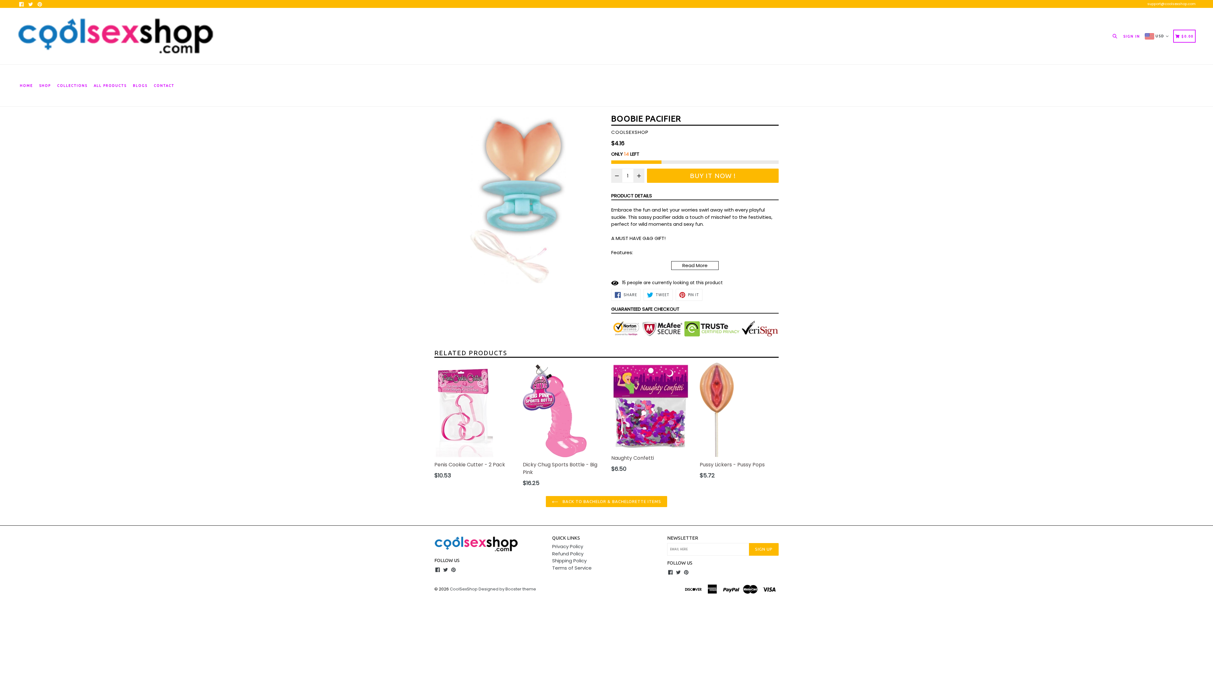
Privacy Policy (567, 546)
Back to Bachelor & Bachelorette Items (611, 501)
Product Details (631, 195)
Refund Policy (567, 553)
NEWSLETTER (682, 538)
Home (26, 85)
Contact (164, 85)
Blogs (140, 85)
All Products (110, 85)
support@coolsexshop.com (1171, 3)
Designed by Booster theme (507, 589)
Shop (45, 85)
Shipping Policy (569, 560)
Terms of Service (572, 568)
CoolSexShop (464, 589)
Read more (695, 265)
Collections (72, 85)
